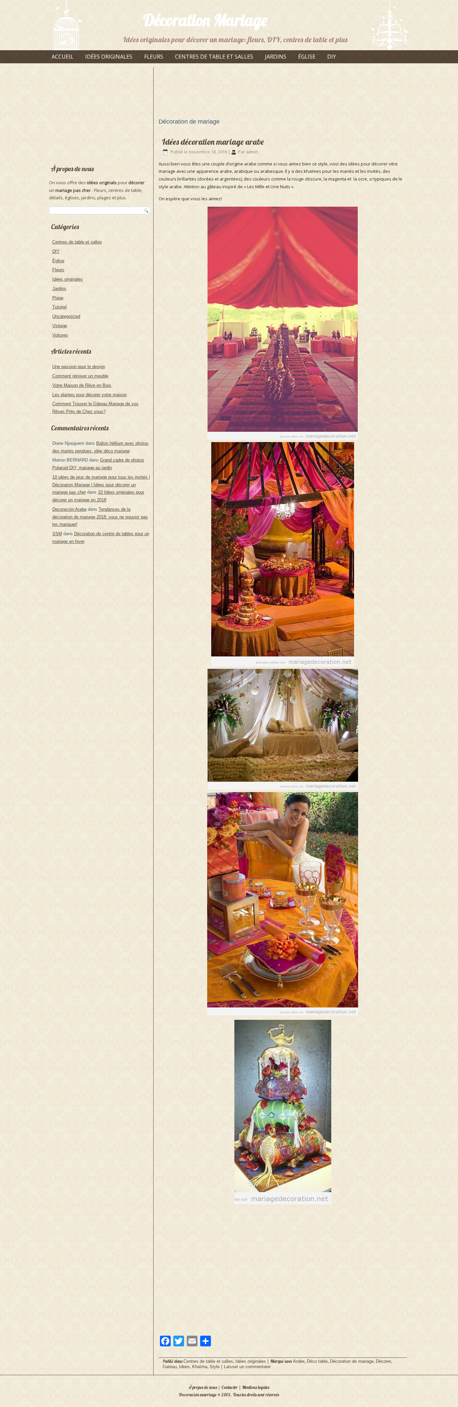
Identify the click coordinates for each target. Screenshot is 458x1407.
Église (307, 56)
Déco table (317, 1361)
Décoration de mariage (352, 1361)
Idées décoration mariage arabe (213, 142)
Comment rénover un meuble (80, 375)
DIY (331, 56)
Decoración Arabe (69, 509)
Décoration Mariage (205, 20)
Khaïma (199, 1366)
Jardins (275, 56)
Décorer (383, 1361)
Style (215, 1366)
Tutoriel (59, 306)
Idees (184, 1366)
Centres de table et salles (214, 56)
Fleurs (153, 56)
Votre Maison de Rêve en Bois (81, 385)
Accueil (62, 56)
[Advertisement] (99, 112)
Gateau (170, 1366)
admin (252, 151)
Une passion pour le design (78, 366)
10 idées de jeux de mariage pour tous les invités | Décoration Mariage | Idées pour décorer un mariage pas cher (101, 485)
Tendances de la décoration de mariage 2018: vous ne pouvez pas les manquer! (100, 517)
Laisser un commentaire (247, 1366)
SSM (57, 533)
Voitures (60, 335)
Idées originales (108, 56)
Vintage (59, 325)
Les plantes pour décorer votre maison (89, 394)
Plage (57, 297)
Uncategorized (66, 316)
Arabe (298, 1361)
